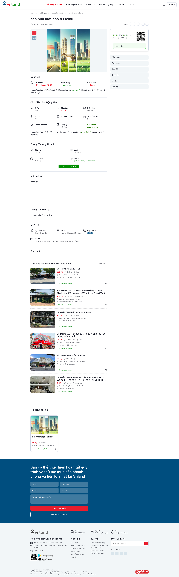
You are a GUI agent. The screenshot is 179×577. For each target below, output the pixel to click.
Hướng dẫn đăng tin (78, 545)
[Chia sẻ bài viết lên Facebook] (134, 24)
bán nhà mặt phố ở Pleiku (42, 437)
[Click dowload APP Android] (45, 555)
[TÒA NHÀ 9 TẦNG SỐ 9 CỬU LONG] (42, 362)
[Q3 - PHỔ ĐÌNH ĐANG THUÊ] (42, 276)
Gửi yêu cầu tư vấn (59, 514)
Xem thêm (101, 264)
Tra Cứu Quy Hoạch (69, 166)
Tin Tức (131, 5)
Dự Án (121, 5)
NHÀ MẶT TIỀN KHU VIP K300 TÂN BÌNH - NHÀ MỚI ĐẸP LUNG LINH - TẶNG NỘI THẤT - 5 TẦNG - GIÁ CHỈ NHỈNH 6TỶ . (80, 380)
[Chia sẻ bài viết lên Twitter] (138, 24)
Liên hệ (73, 557)
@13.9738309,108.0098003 (84, 161)
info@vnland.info (121, 533)
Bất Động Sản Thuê (74, 5)
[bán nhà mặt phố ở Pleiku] (44, 425)
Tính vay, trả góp (101, 533)
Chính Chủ (90, 5)
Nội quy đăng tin (77, 551)
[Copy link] (130, 24)
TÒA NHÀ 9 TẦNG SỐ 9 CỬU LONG (71, 356)
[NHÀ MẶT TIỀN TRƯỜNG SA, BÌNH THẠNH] (42, 319)
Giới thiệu (74, 543)
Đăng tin (172, 5)
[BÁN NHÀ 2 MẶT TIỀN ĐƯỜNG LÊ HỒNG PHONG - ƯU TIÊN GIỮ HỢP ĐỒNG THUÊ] (42, 341)
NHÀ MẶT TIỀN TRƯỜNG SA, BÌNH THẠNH (74, 312)
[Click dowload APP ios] (45, 559)
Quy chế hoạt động (98, 543)
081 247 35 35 (60, 508)
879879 (90, 233)
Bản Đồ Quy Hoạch (107, 5)
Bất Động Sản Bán (54, 5)
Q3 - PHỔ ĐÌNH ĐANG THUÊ (68, 269)
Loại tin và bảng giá (78, 548)
